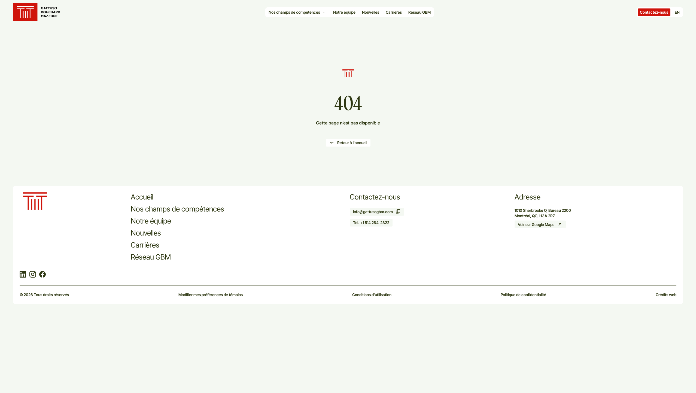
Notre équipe (151, 220)
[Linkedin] (23, 275)
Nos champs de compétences (177, 208)
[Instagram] (32, 275)
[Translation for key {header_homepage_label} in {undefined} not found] (38, 12)
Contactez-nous (654, 12)
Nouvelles (146, 232)
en (677, 12)
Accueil (142, 196)
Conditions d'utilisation (371, 294)
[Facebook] (42, 275)
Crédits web (666, 294)
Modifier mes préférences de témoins (210, 294)
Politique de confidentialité (523, 294)
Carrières (145, 244)
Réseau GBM (151, 256)
